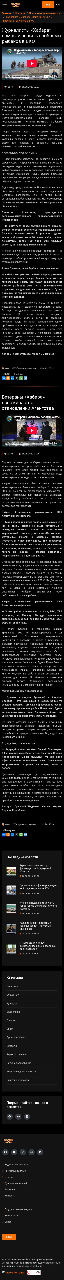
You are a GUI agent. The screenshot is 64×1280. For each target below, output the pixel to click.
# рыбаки (18, 374)
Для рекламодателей (16, 1183)
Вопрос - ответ (12, 1215)
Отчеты (9, 1177)
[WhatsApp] (21, 378)
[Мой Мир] (12, 378)
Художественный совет (17, 1164)
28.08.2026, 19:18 (30, 893)
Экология (12, 1045)
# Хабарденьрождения (24, 368)
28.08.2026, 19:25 (30, 934)
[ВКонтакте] (4, 378)
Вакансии (10, 1189)
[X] (17, 378)
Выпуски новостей (18, 1080)
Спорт (10, 1028)
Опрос (8, 1222)
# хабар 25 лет (47, 368)
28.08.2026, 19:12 (30, 954)
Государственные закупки (18, 1209)
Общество (13, 994)
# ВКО (6, 374)
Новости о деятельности (21, 1071)
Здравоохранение (17, 1054)
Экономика (13, 1011)
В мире (11, 1020)
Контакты (10, 1195)
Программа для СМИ (15, 1171)
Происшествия (16, 1037)
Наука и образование (19, 1063)
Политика (12, 986)
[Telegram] (25, 378)
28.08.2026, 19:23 (30, 876)
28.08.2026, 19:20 (30, 913)
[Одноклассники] (8, 378)
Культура (12, 1003)
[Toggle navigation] (4, 4)
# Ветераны (9, 830)
